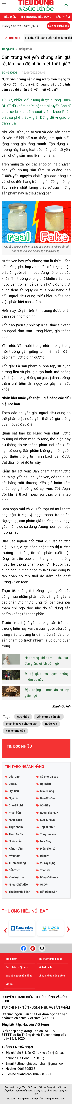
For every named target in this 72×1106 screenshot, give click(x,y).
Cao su (13, 784)
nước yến (51, 723)
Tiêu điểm (10, 16)
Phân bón (15, 812)
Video (9, 983)
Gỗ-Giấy (45, 805)
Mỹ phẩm (14, 856)
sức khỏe (23, 716)
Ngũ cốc (14, 798)
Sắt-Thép (14, 870)
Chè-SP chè (16, 805)
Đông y (44, 856)
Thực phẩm (16, 827)
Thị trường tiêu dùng (36, 16)
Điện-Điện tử (47, 848)
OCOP (44, 884)
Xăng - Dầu (16, 848)
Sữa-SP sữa (47, 820)
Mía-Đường (47, 791)
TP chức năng (17, 863)
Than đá (45, 870)
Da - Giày (45, 841)
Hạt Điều (45, 784)
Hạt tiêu (14, 791)
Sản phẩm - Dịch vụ (17, 967)
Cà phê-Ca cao (49, 776)
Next (68, 926)
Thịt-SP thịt (47, 827)
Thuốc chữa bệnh (19, 892)
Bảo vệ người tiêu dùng (19, 975)
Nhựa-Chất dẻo (18, 884)
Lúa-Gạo (14, 776)
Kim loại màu (17, 877)
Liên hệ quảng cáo (58, 26)
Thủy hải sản (48, 834)
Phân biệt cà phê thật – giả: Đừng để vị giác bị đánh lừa (36, 117)
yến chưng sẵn (15, 730)
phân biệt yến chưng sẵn (21, 723)
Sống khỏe (25, 49)
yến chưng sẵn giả (49, 716)
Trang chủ (8, 49)
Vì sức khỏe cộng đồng (52, 975)
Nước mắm (15, 841)
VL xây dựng (47, 863)
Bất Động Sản (48, 892)
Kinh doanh (45, 967)
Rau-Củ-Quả (48, 798)
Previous (6, 925)
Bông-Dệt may (49, 877)
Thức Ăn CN (16, 834)
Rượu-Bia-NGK (49, 812)
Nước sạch (15, 820)
